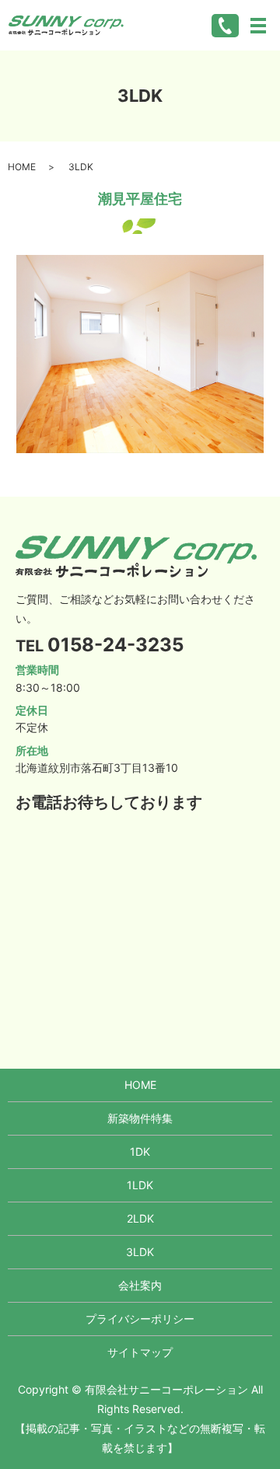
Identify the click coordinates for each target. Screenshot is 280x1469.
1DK (140, 1151)
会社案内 (140, 1285)
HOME (22, 167)
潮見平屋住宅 (140, 198)
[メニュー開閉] (258, 25)
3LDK (140, 1251)
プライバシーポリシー (140, 1318)
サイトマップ (140, 1352)
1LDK (140, 1185)
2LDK (140, 1218)
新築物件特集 (140, 1118)
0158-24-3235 (115, 644)
